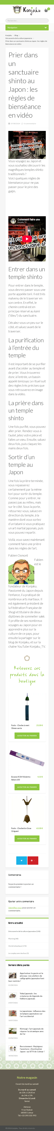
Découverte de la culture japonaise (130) (24, 931)
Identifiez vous (15, 907)
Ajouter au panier (27, 735)
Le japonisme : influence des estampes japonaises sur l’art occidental (32, 1013)
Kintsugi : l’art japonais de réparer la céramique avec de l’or (32, 1031)
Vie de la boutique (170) (17, 946)
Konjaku (8, 35)
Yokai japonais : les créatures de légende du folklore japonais (31, 996)
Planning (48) (13, 939)
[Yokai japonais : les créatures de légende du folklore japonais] (12, 995)
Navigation (12, 27)
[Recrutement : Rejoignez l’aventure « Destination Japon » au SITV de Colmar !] (12, 1048)
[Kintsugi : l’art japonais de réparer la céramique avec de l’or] (12, 1031)
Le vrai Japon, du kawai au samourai (39, 10)
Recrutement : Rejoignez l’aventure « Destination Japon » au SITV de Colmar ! (32, 1049)
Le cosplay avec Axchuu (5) (18, 953)
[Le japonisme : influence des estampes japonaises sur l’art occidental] (12, 1013)
